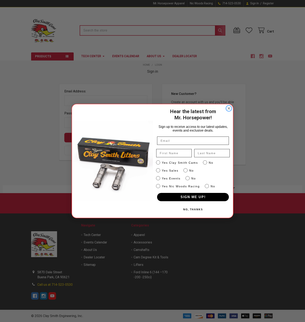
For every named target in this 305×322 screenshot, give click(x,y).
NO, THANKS (193, 209)
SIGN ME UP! (193, 197)
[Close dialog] (228, 108)
